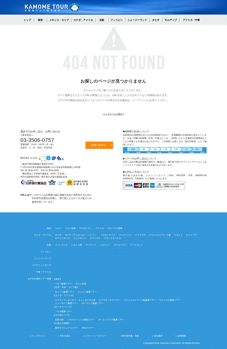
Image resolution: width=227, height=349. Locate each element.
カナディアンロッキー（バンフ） (81, 235)
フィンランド (61, 245)
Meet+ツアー (88, 328)
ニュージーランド (137, 19)
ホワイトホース (62, 238)
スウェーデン (120, 245)
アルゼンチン (85, 228)
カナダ (58, 235)
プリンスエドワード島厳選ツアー (140, 300)
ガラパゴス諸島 (114, 228)
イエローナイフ (107, 235)
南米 (40, 19)
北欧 (101, 19)
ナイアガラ (140, 235)
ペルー (58, 228)
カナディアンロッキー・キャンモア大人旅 (75, 300)
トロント (178, 235)
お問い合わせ (99, 145)
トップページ (38, 336)
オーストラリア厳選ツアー (111, 319)
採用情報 (182, 336)
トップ (27, 19)
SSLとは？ (26, 195)
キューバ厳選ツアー (64, 292)
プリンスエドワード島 (160, 235)
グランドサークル (112, 238)
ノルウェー (105, 245)
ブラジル (99, 228)
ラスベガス (95, 238)
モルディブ (171, 19)
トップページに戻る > (113, 114)
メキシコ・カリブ (59, 19)
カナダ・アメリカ (83, 19)
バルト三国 (76, 245)
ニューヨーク (79, 238)
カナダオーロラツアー (109, 300)
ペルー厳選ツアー (63, 283)
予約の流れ (65, 336)
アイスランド (136, 245)
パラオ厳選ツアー (63, 311)
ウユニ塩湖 (70, 228)
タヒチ (156, 19)
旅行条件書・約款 (130, 336)
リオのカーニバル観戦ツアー (81, 319)
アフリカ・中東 (191, 19)
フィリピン (116, 19)
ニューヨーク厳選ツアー (66, 303)
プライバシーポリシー (96, 336)
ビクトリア (191, 235)
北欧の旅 (59, 319)
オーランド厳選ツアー (92, 303)
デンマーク (90, 245)
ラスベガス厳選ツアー (170, 300)
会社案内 (158, 336)
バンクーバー (125, 235)
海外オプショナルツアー (66, 328)
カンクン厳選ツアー (87, 292)
